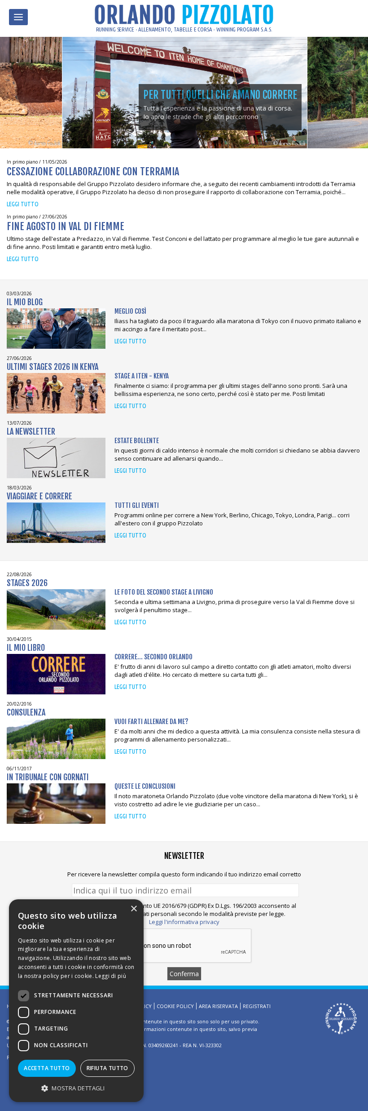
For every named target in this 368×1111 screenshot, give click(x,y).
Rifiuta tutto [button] (107, 1068)
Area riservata (218, 1006)
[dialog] (76, 1000)
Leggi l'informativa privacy (184, 922)
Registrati (257, 1006)
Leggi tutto (23, 204)
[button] (76, 1088)
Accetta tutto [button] (47, 1068)
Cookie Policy (175, 1006)
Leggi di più (110, 976)
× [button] (133, 909)
